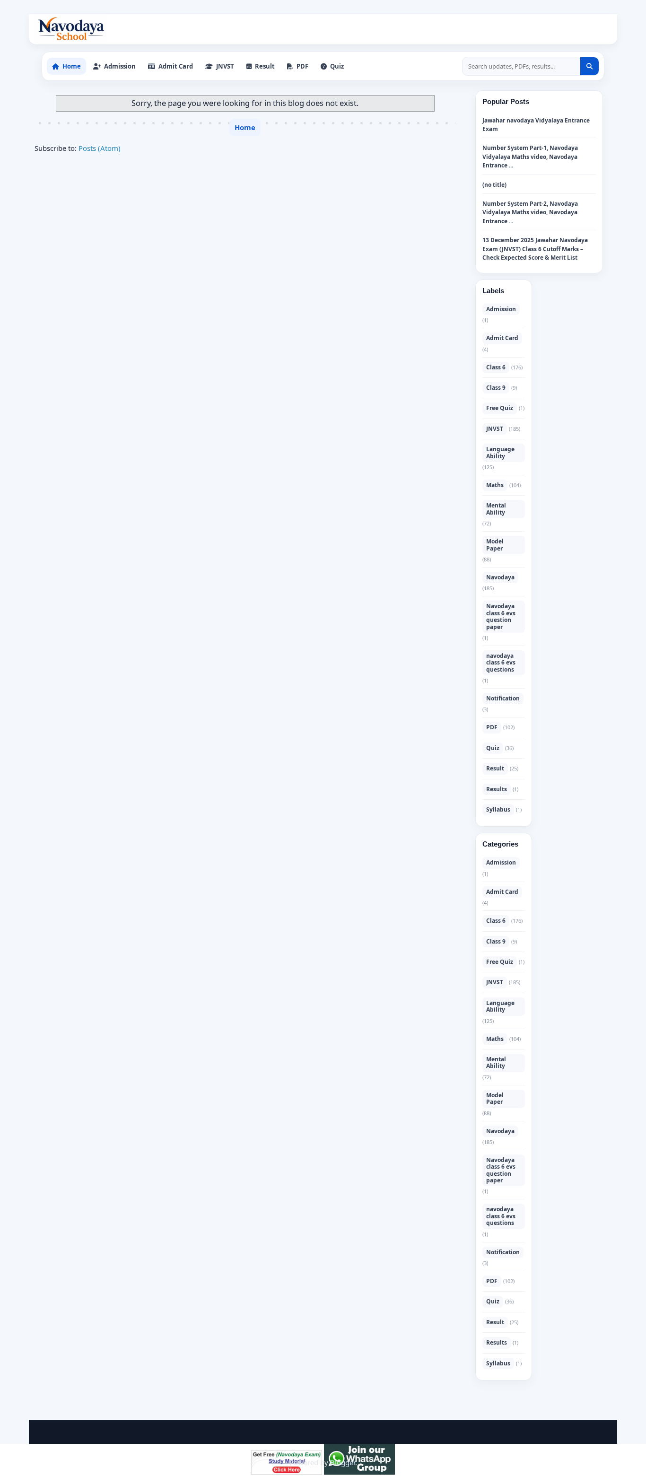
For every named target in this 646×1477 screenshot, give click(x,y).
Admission (501, 309)
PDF (492, 727)
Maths (495, 485)
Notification (503, 698)
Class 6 (496, 367)
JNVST (494, 429)
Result (495, 768)
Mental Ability (496, 508)
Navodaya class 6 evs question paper (500, 616)
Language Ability (500, 452)
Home (245, 127)
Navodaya (500, 577)
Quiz (492, 748)
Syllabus (498, 809)
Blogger (342, 1462)
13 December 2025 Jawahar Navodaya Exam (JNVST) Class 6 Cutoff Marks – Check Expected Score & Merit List (535, 249)
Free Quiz (499, 408)
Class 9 (496, 388)
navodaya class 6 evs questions (500, 662)
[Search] (589, 66)
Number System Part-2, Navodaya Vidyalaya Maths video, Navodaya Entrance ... (530, 212)
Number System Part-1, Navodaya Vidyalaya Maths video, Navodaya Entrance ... (530, 156)
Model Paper (495, 544)
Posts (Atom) (100, 148)
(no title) (494, 185)
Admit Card (502, 338)
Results (496, 789)
